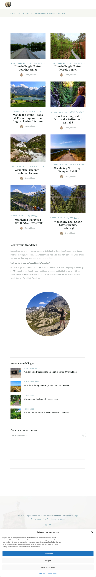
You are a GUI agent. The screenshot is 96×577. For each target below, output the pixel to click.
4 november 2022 (59, 63)
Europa (41, 63)
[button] (92, 532)
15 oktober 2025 (32, 368)
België (33, 63)
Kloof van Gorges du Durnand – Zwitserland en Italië (68, 119)
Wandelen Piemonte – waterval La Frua (28, 171)
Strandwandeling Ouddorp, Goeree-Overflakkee (46, 385)
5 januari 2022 (57, 218)
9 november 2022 (19, 63)
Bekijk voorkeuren (48, 567)
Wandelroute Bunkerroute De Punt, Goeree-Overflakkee (50, 372)
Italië (41, 111)
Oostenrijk (34, 216)
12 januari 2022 (18, 216)
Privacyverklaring (52, 573)
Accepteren (48, 554)
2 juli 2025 (29, 409)
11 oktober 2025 (32, 382)
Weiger (48, 560)
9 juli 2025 (29, 395)
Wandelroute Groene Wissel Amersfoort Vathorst (46, 412)
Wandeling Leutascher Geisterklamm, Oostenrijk (68, 225)
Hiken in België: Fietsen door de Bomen (68, 68)
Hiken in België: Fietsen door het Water (28, 68)
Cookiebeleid (42, 573)
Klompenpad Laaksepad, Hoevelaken (41, 399)
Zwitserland (76, 113)
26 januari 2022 (20, 166)
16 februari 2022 (58, 112)
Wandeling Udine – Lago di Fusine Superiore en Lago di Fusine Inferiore (28, 118)
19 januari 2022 (59, 165)
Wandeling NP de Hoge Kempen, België (68, 169)
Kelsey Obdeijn (30, 74)
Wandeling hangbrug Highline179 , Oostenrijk (27, 221)
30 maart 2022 (19, 111)
